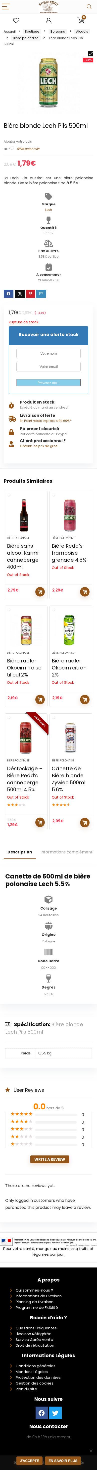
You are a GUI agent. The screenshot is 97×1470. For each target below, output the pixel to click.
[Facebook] (42, 1413)
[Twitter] (55, 1413)
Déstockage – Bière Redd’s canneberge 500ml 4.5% (25, 779)
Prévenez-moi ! (48, 383)
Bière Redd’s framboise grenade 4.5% (69, 552)
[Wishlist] (16, 21)
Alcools (82, 31)
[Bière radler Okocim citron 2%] (71, 630)
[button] (90, 53)
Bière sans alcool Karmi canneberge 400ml (23, 556)
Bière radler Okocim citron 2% (69, 667)
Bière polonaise (26, 38)
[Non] (90, 1450)
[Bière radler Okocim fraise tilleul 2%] (26, 630)
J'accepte (29, 1461)
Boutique (32, 31)
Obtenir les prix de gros (38, 446)
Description (19, 852)
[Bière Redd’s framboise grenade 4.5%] (71, 515)
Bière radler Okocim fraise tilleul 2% (24, 667)
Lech (48, 210)
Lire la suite (40, 592)
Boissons (57, 31)
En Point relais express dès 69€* (45, 421)
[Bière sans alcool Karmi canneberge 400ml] (26, 515)
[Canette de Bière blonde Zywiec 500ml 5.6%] (71, 738)
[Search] (89, 7)
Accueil (10, 31)
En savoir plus (62, 1461)
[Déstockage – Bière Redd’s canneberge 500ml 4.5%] (26, 738)
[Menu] (6, 7)
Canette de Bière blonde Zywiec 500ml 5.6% (68, 779)
